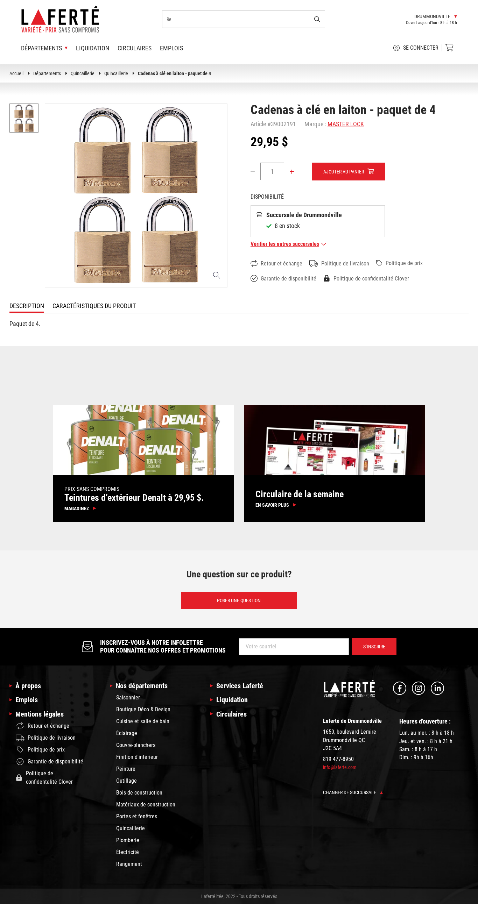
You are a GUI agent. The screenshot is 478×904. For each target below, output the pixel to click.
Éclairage (126, 733)
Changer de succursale (350, 792)
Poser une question (239, 600)
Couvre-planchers (135, 745)
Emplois (171, 48)
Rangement (129, 864)
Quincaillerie (82, 73)
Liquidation (92, 48)
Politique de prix (404, 263)
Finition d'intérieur (137, 757)
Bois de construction (139, 792)
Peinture (125, 769)
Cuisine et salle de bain (142, 721)
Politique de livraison (345, 263)
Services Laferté (239, 686)
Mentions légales (39, 714)
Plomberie (127, 840)
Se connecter (420, 47)
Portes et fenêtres (136, 816)
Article (258, 124)
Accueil (16, 73)
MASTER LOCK (346, 124)
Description (26, 305)
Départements (47, 73)
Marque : (315, 124)
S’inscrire (374, 646)
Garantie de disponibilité (288, 278)
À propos (28, 686)
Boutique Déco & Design (143, 709)
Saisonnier (128, 697)
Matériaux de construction (145, 804)
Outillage (126, 780)
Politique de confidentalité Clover (371, 278)
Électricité (127, 852)
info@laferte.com (340, 767)
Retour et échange (281, 263)
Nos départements (142, 686)
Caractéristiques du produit (94, 305)
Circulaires (135, 48)
